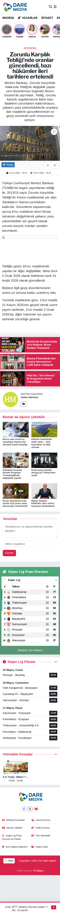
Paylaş (9, 164)
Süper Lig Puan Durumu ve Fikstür (12, 837)
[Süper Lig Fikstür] (55, 661)
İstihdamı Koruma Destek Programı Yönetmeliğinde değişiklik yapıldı (12, 474)
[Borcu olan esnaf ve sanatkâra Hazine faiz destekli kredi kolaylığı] (16, 429)
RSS (10, 860)
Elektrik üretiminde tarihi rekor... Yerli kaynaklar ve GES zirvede (41, 443)
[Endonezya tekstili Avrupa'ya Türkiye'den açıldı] (44, 460)
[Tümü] (55, 754)
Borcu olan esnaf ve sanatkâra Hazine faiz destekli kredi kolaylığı (15, 442)
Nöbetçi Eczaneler (15, 820)
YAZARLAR (29, 17)
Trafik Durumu (42, 828)
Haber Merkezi (29, 397)
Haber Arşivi (42, 847)
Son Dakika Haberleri (16, 847)
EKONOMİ (30, 48)
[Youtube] (36, 809)
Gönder (9, 552)
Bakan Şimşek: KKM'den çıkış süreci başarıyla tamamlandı (43, 503)
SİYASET (47, 17)
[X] (30, 809)
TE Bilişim (38, 870)
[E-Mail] (23, 404)
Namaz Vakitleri (14, 828)
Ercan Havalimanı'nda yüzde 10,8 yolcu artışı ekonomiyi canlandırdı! (15, 503)
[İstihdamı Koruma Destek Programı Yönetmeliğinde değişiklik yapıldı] (16, 460)
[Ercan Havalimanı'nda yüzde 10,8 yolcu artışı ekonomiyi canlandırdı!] (16, 490)
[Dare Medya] (14, 7)
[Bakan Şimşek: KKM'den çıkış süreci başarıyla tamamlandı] (44, 490)
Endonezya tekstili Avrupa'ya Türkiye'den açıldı (43, 473)
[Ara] (50, 6)
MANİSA (8, 17)
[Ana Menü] (55, 6)
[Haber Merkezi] (10, 399)
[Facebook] (24, 809)
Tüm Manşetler (43, 835)
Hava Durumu (43, 820)
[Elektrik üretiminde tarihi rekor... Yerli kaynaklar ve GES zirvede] (44, 429)
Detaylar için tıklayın (30, 650)
